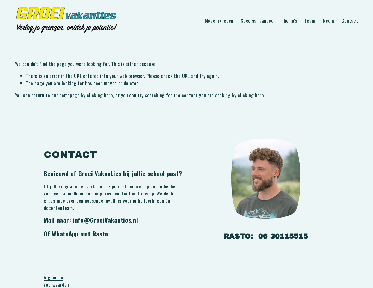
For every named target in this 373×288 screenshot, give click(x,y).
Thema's (289, 20)
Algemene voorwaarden (56, 281)
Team (309, 20)
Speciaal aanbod (257, 20)
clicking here (100, 95)
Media (328, 20)
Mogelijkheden (219, 20)
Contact (350, 20)
